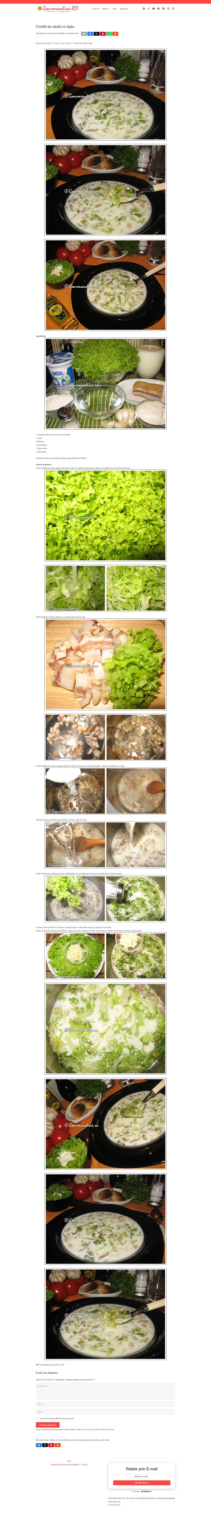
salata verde (104, 1440)
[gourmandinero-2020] (58, 9)
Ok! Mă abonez (142, 1483)
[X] (149, 9)
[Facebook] (144, 9)
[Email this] (84, 34)
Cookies (84, 1464)
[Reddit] (158, 9)
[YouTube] (154, 9)
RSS (69, 1461)
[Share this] (90, 34)
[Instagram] (168, 9)
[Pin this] (103, 34)
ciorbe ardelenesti (64, 1440)
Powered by (136, 1491)
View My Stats (114, 1504)
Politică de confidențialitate (61, 1464)
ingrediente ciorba (92, 1440)
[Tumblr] (173, 9)
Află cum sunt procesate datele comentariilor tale (95, 1429)
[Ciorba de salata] (105, 95)
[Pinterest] (163, 9)
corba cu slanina (78, 1440)
